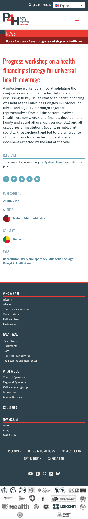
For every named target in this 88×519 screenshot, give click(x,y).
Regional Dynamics (14, 382)
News (32, 41)
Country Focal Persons (16, 309)
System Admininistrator (61, 162)
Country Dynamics (14, 377)
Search (37, 5)
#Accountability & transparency (25, 259)
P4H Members (11, 319)
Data (6, 351)
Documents (10, 346)
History (7, 299)
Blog (6, 430)
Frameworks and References (20, 360)
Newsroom (20, 41)
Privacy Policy (71, 450)
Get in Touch (32, 458)
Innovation (10, 392)
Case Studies (11, 341)
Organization (11, 314)
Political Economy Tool (18, 355)
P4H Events (9, 435)
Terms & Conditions (41, 450)
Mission (7, 304)
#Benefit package (61, 259)
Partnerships (11, 324)
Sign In (47, 5)
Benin (16, 239)
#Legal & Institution (17, 263)
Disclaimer (14, 450)
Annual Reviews (12, 397)
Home (9, 41)
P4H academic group (15, 387)
